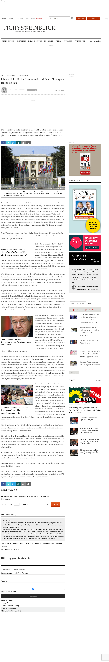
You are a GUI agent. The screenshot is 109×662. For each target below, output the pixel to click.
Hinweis (52, 538)
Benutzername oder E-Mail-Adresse (14, 573)
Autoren (4, 18)
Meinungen (48, 41)
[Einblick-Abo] (85, 209)
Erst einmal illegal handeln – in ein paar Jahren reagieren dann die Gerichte (89, 430)
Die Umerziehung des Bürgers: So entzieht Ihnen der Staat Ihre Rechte (89, 452)
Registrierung (19, 569)
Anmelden (81, 18)
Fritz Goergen (19, 90)
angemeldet (14, 543)
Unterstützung (11, 18)
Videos (58, 41)
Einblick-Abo (39, 18)
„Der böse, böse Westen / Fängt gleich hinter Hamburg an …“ (14, 253)
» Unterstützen (94, 18)
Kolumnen (21, 41)
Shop (32, 18)
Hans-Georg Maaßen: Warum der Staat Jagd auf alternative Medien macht (90, 441)
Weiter (56, 504)
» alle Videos (98, 380)
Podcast (27, 18)
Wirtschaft (80, 41)
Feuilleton (68, 41)
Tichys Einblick (8, 41)
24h (71, 310)
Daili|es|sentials (35, 41)
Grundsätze (20, 18)
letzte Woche (80, 310)
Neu (89, 303)
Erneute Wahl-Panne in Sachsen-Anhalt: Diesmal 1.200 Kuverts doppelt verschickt (90, 354)
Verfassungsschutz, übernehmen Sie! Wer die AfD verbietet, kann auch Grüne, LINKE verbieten (85, 410)
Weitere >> (74, 373)
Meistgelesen (77, 303)
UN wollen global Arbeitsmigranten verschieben (16, 343)
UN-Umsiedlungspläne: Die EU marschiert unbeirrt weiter (17, 411)
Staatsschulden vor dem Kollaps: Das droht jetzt (89, 419)
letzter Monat (91, 310)
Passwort (4, 581)
